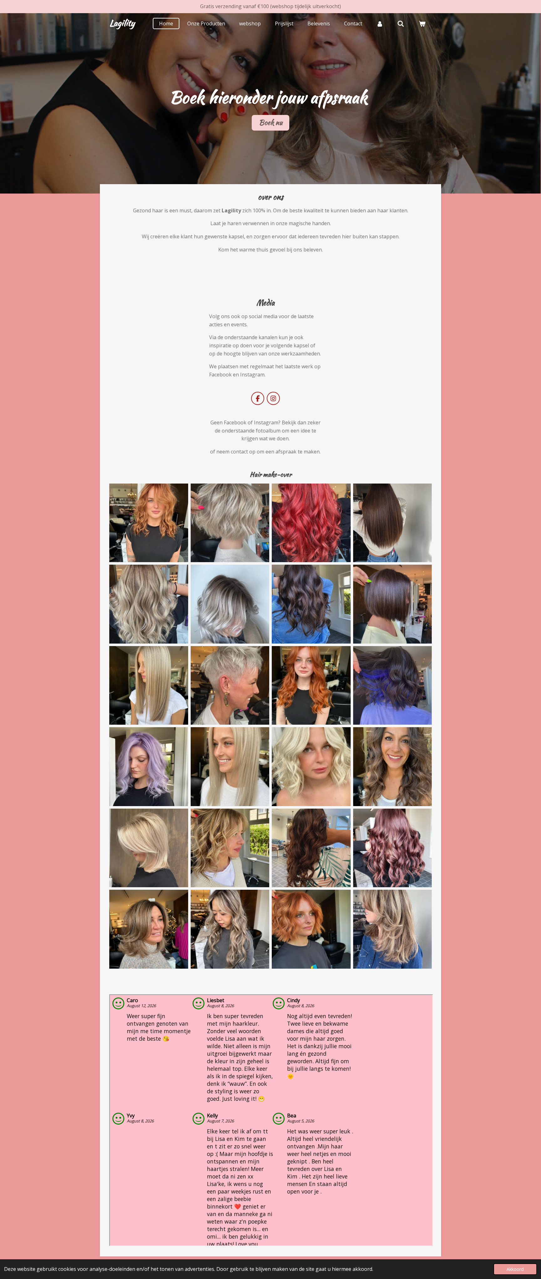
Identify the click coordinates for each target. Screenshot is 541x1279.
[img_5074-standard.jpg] (392, 848)
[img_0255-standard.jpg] (392, 766)
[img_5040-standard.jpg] (392, 604)
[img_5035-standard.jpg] (230, 604)
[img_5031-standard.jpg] (392, 523)
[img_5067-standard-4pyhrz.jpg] (148, 523)
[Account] (379, 23)
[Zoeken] (400, 23)
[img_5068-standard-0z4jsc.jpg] (311, 685)
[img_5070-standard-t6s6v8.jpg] (392, 685)
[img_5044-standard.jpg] (148, 685)
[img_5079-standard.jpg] (392, 929)
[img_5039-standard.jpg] (311, 604)
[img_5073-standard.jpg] (311, 848)
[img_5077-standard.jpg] (230, 929)
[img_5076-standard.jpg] (148, 929)
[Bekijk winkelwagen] (422, 23)
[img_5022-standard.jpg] (230, 685)
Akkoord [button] (515, 1269)
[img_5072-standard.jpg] (311, 523)
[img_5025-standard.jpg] (230, 523)
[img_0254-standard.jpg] (311, 766)
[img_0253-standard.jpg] (230, 766)
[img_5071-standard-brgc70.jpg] (148, 766)
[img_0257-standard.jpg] (230, 848)
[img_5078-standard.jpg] (311, 929)
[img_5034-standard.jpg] (148, 604)
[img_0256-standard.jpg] (148, 848)
